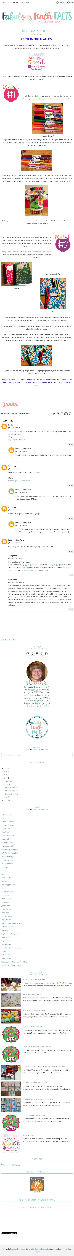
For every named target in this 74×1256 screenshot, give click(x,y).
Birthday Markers (10, 414)
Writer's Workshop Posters (11, 965)
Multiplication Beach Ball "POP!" (37, 1047)
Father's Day (6, 878)
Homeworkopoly (7, 892)
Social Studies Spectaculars (11, 948)
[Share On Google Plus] (66, 414)
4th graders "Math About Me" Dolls (38, 1099)
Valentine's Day (7, 955)
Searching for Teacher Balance (19, 481)
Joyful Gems (5, 906)
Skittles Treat (6, 944)
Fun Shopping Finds (8, 885)
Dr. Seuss (4, 867)
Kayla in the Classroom (16, 440)
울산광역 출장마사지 (30, 565)
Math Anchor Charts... (32, 994)
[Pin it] (69, 414)
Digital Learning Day (8, 860)
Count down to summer (9, 850)
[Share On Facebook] (62, 414)
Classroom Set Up (7, 846)
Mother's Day (6, 920)
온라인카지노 (32, 599)
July (7, 784)
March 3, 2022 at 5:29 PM (15, 558)
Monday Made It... (11, 788)
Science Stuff (6, 937)
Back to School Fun (8, 821)
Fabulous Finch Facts (23, 449)
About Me (14, 2)
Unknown (12, 466)
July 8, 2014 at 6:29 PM (21, 525)
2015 (6, 775)
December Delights (8, 857)
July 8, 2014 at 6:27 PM (21, 451)
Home (5, 2)
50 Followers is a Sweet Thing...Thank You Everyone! (44, 1066)
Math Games (6, 909)
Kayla (10, 425)
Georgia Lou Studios (42, 1249)
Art (2, 818)
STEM (3, 951)
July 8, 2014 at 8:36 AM (14, 428)
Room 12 (4, 930)
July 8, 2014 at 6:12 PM (14, 510)
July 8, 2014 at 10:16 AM (14, 469)
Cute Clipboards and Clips (34, 1115)
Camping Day (6, 839)
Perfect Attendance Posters (35, 1083)
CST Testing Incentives (9, 853)
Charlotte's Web (7, 842)
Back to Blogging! (11, 794)
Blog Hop (25, 2)
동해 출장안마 (57, 565)
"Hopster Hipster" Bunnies (34, 979)
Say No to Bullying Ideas (10, 934)
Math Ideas (5, 913)
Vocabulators (6, 958)
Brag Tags (5, 832)
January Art (5, 902)
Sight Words (5, 941)
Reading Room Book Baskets (11, 923)
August (8, 781)
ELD (2, 874)
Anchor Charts (6, 814)
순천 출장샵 (25, 567)
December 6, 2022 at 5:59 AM (16, 582)
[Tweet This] (58, 414)
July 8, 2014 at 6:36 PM (14, 543)
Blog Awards (6, 828)
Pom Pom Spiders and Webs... (34, 1010)
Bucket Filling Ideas (8, 835)
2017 (6, 768)
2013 (6, 797)
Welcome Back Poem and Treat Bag (14, 962)
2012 (6, 800)
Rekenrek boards (7, 927)
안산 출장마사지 (26, 570)
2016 (6, 772)
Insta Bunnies (6, 899)
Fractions (4, 881)
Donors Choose (7, 864)
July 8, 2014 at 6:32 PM (21, 492)
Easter (3, 871)
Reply (70, 444)
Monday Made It (24, 414)
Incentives (5, 895)
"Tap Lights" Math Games (33, 1027)
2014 (6, 778)
